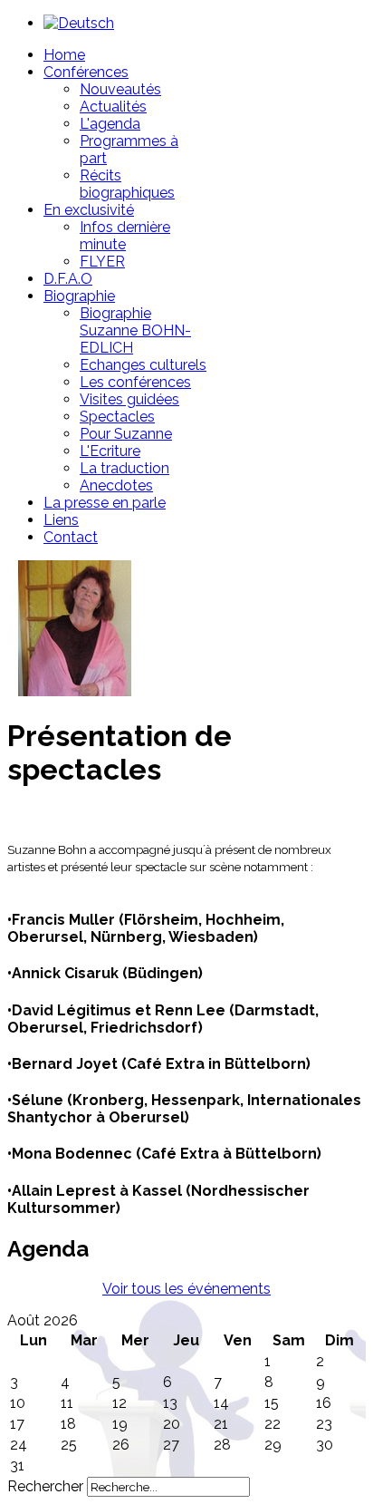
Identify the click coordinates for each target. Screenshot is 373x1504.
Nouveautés (120, 89)
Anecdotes (116, 485)
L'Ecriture (110, 451)
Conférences (86, 72)
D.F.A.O (67, 278)
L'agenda (110, 123)
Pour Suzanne (126, 433)
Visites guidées (129, 399)
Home (64, 54)
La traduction (124, 468)
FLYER (102, 261)
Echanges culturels (143, 365)
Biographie (79, 296)
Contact (70, 537)
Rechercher (45, 1486)
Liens (61, 520)
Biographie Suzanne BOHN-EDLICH (135, 330)
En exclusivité (88, 209)
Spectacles (117, 416)
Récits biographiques (127, 184)
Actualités (113, 106)
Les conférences (135, 382)
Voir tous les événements (186, 1288)
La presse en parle (104, 502)
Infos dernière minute (125, 235)
